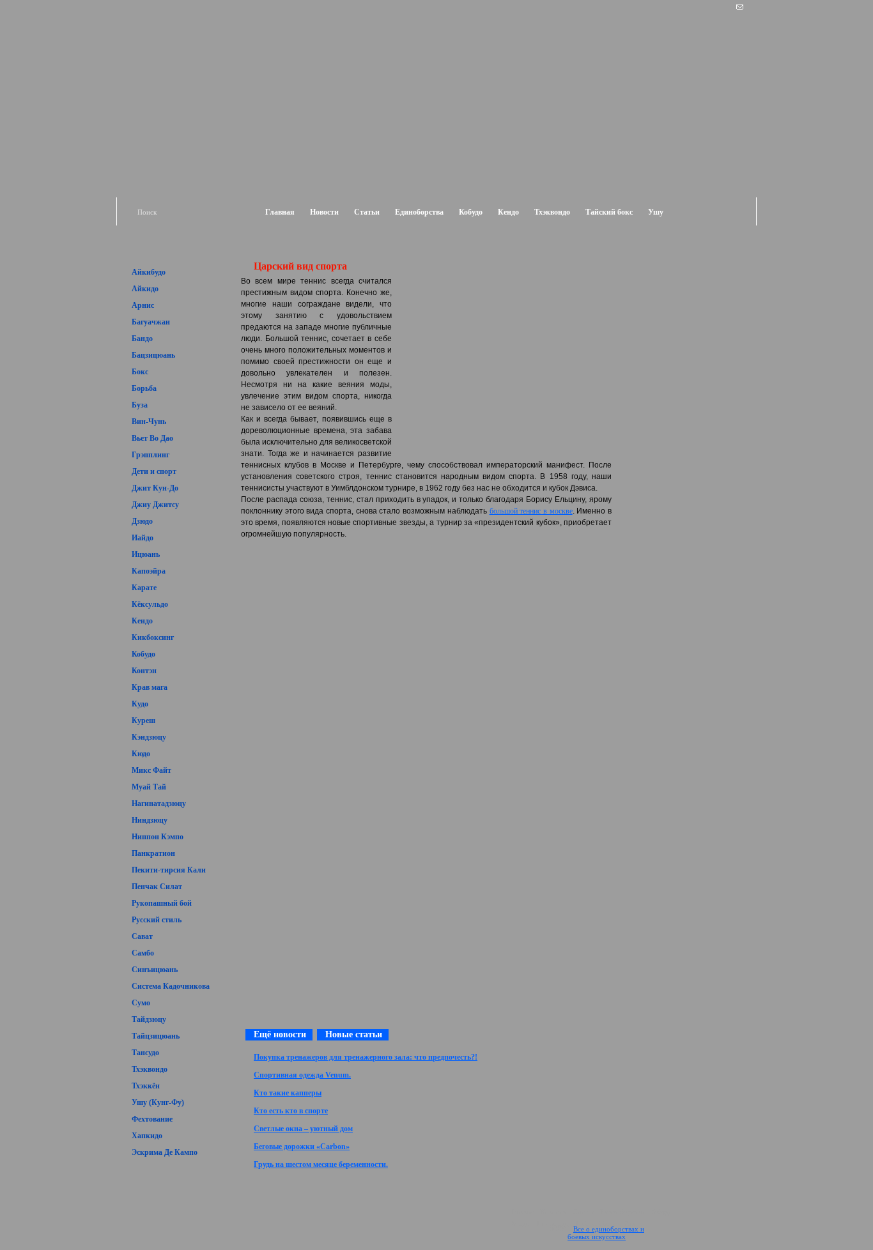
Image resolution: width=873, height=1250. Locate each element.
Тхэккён (146, 1085)
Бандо (142, 338)
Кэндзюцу (149, 737)
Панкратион (153, 853)
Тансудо (145, 1052)
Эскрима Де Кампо (164, 1152)
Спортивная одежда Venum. (302, 1075)
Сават (142, 936)
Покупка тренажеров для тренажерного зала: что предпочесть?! (365, 1057)
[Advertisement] (683, 286)
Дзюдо (142, 521)
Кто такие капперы (287, 1092)
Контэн (144, 670)
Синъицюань (155, 969)
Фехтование (152, 1119)
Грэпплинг (150, 454)
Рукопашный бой (162, 903)
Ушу (655, 212)
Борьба (144, 388)
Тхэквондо (552, 212)
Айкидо (145, 288)
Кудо (140, 703)
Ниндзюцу (149, 820)
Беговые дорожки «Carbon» (302, 1146)
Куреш (143, 720)
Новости (324, 212)
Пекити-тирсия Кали (169, 869)
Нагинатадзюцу (159, 803)
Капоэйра (149, 571)
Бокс (140, 371)
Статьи (367, 212)
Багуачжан (151, 321)
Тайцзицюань (156, 1036)
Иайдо (142, 537)
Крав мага (149, 687)
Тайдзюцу (149, 1019)
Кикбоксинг (153, 637)
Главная (280, 212)
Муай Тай (149, 786)
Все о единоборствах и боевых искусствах (606, 1232)
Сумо (141, 1002)
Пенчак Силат (157, 886)
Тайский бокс (609, 212)
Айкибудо (149, 272)
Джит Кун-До (155, 488)
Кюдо (141, 753)
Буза (140, 404)
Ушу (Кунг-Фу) (158, 1102)
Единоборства (419, 212)
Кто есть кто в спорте (291, 1110)
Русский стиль (157, 919)
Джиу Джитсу (155, 504)
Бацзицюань (153, 355)
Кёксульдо (150, 604)
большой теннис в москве (531, 511)
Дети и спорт (154, 471)
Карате (144, 587)
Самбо (143, 953)
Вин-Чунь (149, 421)
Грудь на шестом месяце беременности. (321, 1164)
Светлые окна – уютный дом (303, 1128)
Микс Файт (151, 770)
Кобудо (471, 212)
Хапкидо (147, 1135)
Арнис (143, 305)
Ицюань (146, 554)
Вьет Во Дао (152, 438)
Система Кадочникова (171, 986)
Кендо (508, 212)
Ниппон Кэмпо (157, 836)
